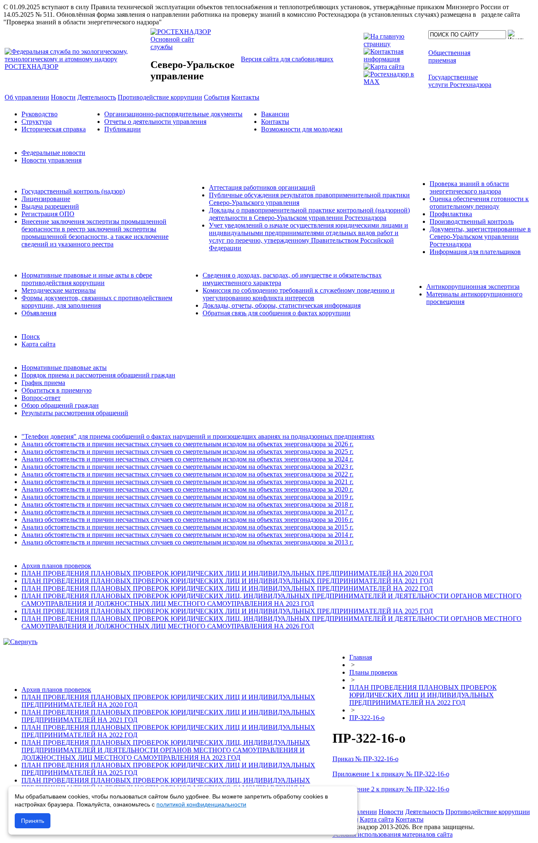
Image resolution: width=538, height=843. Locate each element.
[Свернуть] (20, 641)
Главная (360, 657)
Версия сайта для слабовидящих (287, 59)
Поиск (30, 336)
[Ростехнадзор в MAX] (394, 81)
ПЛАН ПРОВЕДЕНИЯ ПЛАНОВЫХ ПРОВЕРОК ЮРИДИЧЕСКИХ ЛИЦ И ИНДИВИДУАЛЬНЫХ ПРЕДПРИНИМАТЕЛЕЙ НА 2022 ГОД (227, 588)
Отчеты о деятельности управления (155, 121)
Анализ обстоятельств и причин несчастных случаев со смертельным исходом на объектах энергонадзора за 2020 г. (187, 489)
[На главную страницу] (394, 43)
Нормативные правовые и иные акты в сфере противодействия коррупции (86, 279)
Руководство (39, 114)
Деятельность (424, 811)
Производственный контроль (472, 221)
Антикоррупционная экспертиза (473, 286)
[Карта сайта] (384, 66)
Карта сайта (38, 344)
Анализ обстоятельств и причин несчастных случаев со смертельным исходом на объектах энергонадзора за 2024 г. (187, 459)
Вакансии (275, 114)
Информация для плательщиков (475, 251)
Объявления (38, 313)
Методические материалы (58, 290)
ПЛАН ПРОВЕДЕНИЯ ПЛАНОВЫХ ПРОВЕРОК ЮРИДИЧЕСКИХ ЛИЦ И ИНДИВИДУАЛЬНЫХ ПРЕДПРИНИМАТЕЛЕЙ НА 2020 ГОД (227, 573)
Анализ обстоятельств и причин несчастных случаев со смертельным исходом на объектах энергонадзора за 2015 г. (187, 527)
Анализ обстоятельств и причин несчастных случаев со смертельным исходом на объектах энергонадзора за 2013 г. (187, 542)
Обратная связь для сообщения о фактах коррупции (277, 313)
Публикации (122, 129)
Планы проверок (373, 672)
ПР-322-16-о (367, 717)
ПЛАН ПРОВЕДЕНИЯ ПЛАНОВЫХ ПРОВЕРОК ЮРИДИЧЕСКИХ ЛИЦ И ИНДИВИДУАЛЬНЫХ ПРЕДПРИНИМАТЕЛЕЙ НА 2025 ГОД (227, 611)
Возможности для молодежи (302, 129)
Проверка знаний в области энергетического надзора (469, 187)
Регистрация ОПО (47, 213)
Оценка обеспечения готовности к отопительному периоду (479, 202)
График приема (43, 382)
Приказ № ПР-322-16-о (365, 758)
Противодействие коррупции (488, 811)
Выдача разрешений (50, 206)
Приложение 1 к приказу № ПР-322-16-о (390, 774)
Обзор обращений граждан (60, 405)
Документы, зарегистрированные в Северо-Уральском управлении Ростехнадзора (480, 236)
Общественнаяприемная (449, 56)
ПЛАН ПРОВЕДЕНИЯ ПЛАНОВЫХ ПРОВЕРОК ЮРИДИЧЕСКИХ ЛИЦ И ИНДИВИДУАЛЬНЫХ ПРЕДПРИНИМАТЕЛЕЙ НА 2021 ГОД (227, 580)
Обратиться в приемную (56, 390)
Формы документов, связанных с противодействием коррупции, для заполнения (96, 301)
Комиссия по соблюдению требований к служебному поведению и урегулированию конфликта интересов (299, 294)
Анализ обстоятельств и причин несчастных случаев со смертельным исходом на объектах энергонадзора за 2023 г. (187, 466)
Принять (32, 820)
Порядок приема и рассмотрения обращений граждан (98, 375)
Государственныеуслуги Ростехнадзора (459, 80)
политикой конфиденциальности (201, 804)
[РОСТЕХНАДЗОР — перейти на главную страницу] (77, 66)
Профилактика (451, 213)
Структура (36, 121)
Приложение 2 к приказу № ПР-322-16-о (390, 789)
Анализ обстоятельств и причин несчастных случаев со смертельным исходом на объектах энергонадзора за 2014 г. (187, 534)
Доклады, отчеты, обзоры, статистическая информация (282, 305)
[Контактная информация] (394, 59)
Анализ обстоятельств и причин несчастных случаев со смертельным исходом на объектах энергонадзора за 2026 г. (187, 444)
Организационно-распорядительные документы (173, 114)
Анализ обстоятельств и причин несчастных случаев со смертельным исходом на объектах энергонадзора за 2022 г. (187, 474)
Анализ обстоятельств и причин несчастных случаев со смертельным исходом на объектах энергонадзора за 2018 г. (187, 504)
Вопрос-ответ (41, 397)
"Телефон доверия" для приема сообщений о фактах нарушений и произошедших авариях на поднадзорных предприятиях (197, 436)
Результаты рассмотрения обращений (74, 412)
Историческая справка (53, 129)
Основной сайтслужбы (172, 43)
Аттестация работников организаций (262, 187)
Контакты (275, 121)
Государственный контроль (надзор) (73, 191)
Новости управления (51, 160)
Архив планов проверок (56, 565)
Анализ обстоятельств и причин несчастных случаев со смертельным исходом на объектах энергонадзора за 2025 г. (187, 451)
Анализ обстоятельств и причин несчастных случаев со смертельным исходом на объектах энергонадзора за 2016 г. (187, 519)
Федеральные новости (53, 152)
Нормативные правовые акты (64, 367)
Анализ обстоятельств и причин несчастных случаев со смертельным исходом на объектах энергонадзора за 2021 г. (187, 481)
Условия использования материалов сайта (392, 834)
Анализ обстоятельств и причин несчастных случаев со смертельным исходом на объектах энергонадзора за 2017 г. (187, 512)
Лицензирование (45, 198)
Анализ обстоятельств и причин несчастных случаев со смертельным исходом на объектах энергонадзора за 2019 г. (187, 496)
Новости (391, 811)
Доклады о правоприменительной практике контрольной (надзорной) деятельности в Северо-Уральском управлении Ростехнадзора (309, 214)
